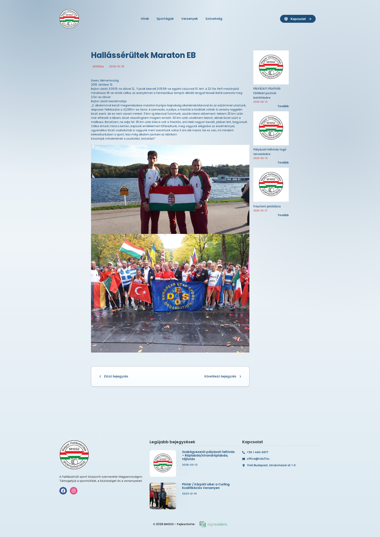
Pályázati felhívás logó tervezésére (269, 151)
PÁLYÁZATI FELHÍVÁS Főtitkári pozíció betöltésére (266, 93)
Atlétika (98, 66)
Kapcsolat (298, 19)
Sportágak (165, 18)
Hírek (145, 18)
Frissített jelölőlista (267, 206)
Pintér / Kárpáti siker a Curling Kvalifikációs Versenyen (206, 486)
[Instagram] (73, 490)
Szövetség (213, 18)
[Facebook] (63, 490)
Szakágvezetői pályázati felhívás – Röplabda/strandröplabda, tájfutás (208, 455)
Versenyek (189, 18)
